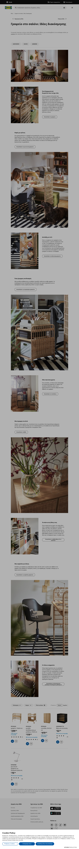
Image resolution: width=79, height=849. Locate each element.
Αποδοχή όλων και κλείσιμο (44, 843)
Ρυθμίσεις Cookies (9, 843)
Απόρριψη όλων (27, 843)
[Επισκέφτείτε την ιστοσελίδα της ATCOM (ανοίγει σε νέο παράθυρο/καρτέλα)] (70, 847)
